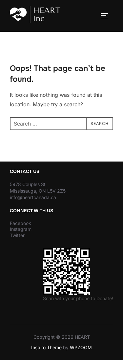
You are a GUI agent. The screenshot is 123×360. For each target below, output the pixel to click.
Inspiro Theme (46, 347)
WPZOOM (81, 347)
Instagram (20, 229)
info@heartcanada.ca (33, 197)
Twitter (17, 235)
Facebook (20, 223)
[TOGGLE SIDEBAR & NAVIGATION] (106, 16)
